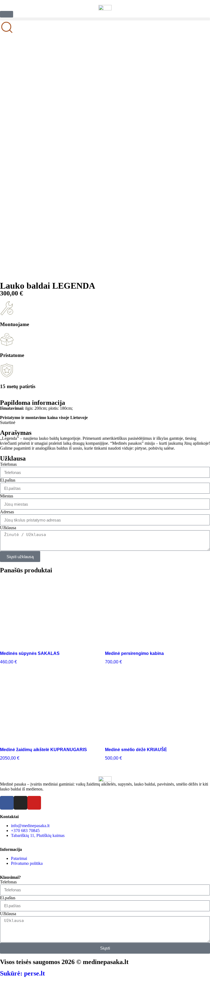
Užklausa (8, 527)
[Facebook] (7, 803)
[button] (105, 18)
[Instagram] (20, 803)
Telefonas (8, 464)
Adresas (7, 511)
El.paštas (7, 480)
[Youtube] (34, 803)
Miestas (6, 496)
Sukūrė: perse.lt (22, 973)
